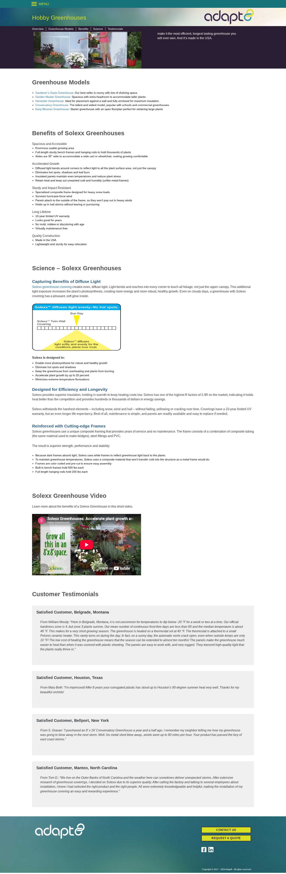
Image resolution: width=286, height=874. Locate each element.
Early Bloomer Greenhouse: (52, 109)
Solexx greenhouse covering (52, 287)
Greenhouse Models (61, 28)
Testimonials (115, 28)
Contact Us (226, 830)
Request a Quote (226, 838)
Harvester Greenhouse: (49, 100)
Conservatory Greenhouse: (52, 105)
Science (98, 28)
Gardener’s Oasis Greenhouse (54, 92)
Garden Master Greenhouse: (53, 96)
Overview (38, 28)
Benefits (83, 28)
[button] (44, 4)
